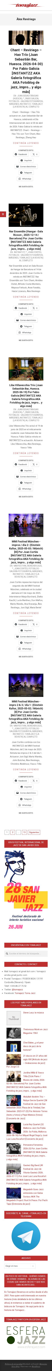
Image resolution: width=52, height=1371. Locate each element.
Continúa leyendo (26, 143)
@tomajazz (17, 989)
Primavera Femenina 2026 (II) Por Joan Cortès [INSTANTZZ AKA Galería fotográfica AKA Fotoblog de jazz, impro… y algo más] (26, 1152)
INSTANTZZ (25, 104)
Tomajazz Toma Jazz (25, 993)
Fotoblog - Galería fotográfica (26, 101)
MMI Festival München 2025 (28, 566)
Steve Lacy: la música (33, 1012)
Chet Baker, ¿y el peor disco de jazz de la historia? (33, 1046)
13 (24, 832)
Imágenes (14, 104)
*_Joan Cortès (33, 252)
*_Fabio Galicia (31, 98)
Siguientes (34, 832)
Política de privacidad (14, 1364)
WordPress (36, 1366)
